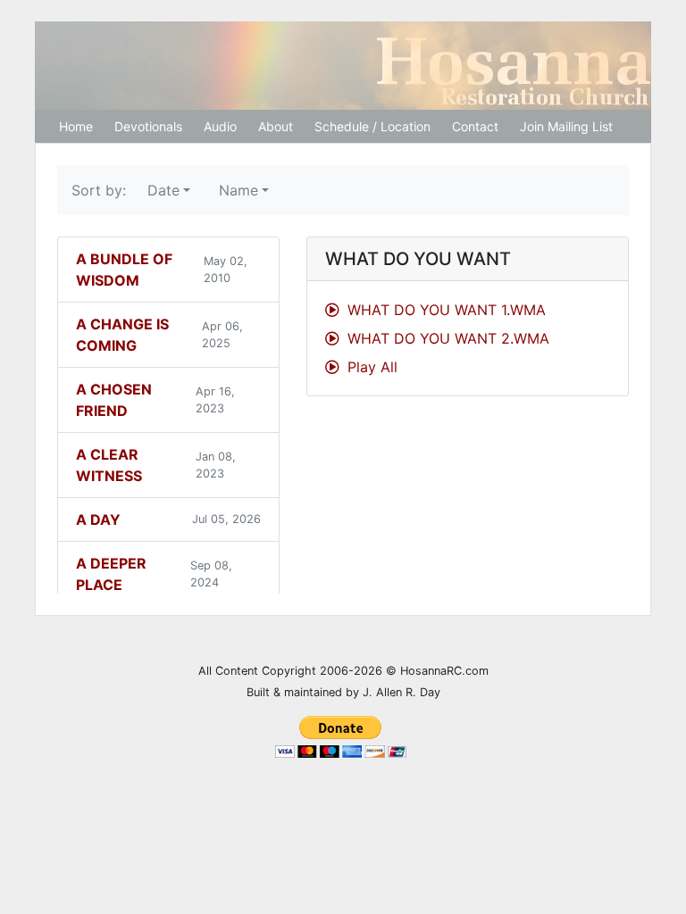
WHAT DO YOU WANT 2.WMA (446, 338)
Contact (475, 126)
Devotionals (148, 126)
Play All (370, 367)
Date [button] (163, 190)
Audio (220, 126)
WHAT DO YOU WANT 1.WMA (444, 310)
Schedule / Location (372, 126)
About (275, 126)
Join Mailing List (566, 126)
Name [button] (238, 190)
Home (76, 126)
